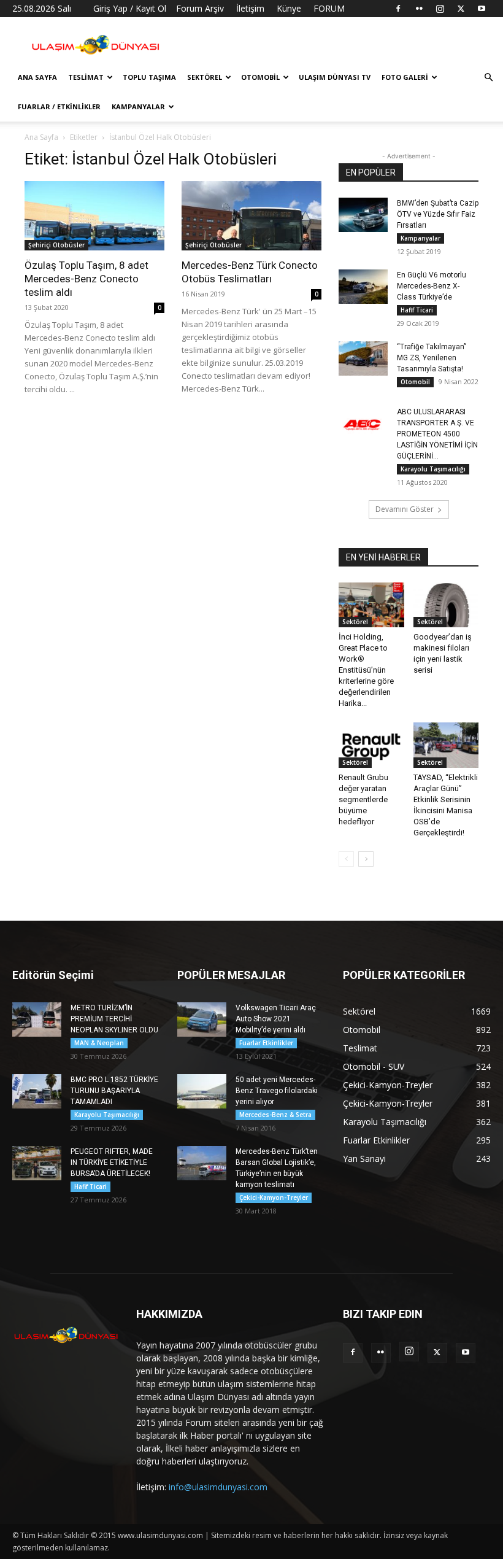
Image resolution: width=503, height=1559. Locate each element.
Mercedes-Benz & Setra (275, 1114)
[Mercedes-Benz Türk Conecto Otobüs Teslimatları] (251, 215)
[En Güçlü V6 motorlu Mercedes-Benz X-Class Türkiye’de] (363, 286)
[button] (488, 77)
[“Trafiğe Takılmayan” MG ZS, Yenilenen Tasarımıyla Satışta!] (363, 358)
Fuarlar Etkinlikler (266, 1043)
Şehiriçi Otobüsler (56, 245)
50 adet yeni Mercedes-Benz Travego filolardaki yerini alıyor (277, 1090)
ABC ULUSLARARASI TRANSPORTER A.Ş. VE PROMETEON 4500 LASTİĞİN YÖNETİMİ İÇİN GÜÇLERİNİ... (437, 434)
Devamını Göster (404, 509)
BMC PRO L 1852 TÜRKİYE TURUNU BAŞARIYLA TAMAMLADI (114, 1090)
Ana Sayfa (37, 77)
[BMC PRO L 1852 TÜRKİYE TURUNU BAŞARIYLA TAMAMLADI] (36, 1091)
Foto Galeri (405, 77)
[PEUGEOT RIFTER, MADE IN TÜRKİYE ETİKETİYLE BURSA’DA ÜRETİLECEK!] (36, 1163)
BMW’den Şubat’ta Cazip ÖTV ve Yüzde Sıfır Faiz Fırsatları (437, 214)
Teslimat (86, 77)
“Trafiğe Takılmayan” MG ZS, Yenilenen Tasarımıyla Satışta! (431, 357)
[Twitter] (460, 8)
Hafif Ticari (417, 310)
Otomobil (260, 77)
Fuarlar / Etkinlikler (59, 106)
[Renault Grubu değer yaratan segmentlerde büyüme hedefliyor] (371, 744)
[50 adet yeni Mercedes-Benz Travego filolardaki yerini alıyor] (201, 1091)
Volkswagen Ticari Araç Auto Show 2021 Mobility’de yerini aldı (276, 1019)
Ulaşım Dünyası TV (335, 77)
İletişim (250, 8)
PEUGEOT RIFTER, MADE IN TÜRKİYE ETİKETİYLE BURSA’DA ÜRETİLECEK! (112, 1162)
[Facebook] (398, 8)
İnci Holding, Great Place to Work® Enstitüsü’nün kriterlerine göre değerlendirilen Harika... (366, 670)
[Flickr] (419, 8)
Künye (289, 8)
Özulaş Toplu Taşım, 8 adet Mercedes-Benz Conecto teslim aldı (86, 278)
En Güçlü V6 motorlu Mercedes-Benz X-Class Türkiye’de (431, 286)
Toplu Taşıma (149, 77)
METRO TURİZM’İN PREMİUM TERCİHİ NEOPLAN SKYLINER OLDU (114, 1019)
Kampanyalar (138, 106)
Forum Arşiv (200, 8)
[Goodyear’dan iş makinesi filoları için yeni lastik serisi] (446, 604)
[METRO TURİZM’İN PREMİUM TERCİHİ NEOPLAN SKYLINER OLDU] (36, 1019)
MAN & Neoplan (99, 1043)
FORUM (329, 8)
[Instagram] (440, 8)
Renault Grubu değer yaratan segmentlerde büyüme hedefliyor (363, 799)
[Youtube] (481, 8)
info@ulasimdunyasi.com (218, 1487)
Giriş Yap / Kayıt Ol (129, 8)
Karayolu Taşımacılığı (433, 469)
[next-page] (366, 859)
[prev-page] (346, 859)
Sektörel (204, 77)
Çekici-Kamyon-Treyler (273, 1197)
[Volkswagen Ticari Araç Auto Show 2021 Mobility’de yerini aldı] (201, 1019)
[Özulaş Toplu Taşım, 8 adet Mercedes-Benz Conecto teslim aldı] (94, 215)
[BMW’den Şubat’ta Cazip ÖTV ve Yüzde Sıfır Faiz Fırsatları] (363, 215)
